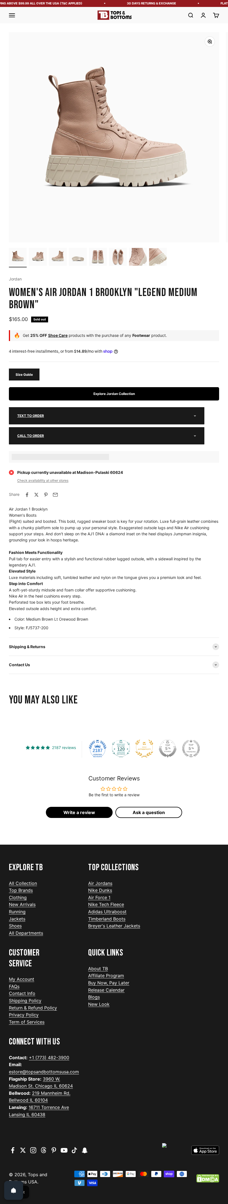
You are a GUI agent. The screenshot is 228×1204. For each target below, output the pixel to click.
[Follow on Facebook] (12, 1150)
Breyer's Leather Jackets (114, 926)
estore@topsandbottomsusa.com (44, 1071)
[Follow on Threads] (43, 1150)
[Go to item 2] (38, 257)
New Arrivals (22, 904)
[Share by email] (55, 494)
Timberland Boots (106, 919)
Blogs (94, 997)
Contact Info (22, 993)
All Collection (23, 883)
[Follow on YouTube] (64, 1150)
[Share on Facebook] (27, 494)
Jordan (15, 279)
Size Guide (24, 374)
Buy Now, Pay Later (108, 983)
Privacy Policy (24, 1015)
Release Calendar (106, 990)
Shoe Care (58, 335)
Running (17, 911)
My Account (21, 979)
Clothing (18, 897)
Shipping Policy (25, 1000)
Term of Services (26, 1022)
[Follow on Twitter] (23, 1150)
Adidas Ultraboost (107, 911)
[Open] (13, 1190)
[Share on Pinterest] (46, 494)
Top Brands (21, 890)
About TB (98, 968)
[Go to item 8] (158, 257)
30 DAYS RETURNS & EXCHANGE (146, 3)
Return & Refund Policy (33, 1008)
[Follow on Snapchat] (84, 1150)
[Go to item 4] (78, 257)
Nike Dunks (100, 890)
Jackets (17, 919)
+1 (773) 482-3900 (49, 1057)
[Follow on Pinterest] (54, 1150)
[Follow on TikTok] (74, 1150)
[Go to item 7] (138, 257)
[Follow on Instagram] (33, 1150)
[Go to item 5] (98, 257)
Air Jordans (100, 883)
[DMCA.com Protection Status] (207, 1178)
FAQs (14, 986)
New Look (99, 1004)
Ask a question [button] (149, 812)
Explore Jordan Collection (114, 394)
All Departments (26, 933)
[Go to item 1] (18, 257)
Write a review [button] (79, 812)
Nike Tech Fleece (106, 904)
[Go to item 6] (118, 257)
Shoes (15, 926)
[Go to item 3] (58, 257)
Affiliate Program (106, 975)
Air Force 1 (99, 897)
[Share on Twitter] (36, 494)
